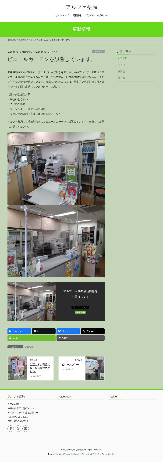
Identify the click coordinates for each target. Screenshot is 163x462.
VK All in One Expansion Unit (102, 454)
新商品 (121, 71)
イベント (122, 64)
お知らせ (98, 51)
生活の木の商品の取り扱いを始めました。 (40, 368)
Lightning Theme (80, 454)
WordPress (64, 454)
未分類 (121, 78)
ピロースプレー (70, 364)
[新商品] (17, 368)
